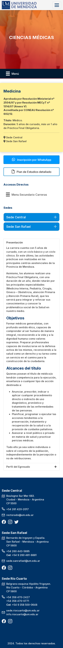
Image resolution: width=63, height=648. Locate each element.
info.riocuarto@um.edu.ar (22, 614)
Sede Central (16, 217)
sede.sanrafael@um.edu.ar (23, 560)
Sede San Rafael (18, 226)
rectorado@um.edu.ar (20, 514)
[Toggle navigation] (56, 5)
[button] (31, 159)
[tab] (31, 217)
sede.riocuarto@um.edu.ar (23, 610)
